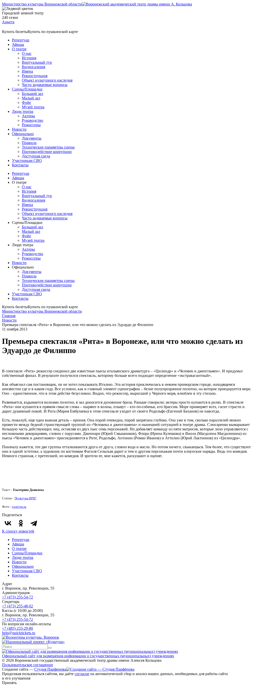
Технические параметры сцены (48, 147)
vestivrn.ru (19, 506)
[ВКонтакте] (8, 523)
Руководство (32, 120)
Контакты (20, 165)
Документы (31, 138)
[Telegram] (34, 523)
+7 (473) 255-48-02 (17, 606)
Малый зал (31, 98)
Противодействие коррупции (47, 151)
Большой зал (32, 93)
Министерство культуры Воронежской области (42, 4)
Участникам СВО (27, 160)
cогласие (82, 674)
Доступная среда (36, 156)
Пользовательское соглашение (27, 665)
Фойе (26, 102)
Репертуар (20, 40)
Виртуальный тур (37, 62)
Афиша (18, 44)
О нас (27, 53)
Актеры (28, 116)
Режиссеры (31, 125)
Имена (27, 71)
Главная (8, 316)
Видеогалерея (33, 67)
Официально (23, 134)
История (29, 58)
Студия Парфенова (50, 669)
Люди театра (22, 111)
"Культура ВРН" (25, 498)
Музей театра (33, 107)
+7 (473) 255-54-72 (17, 597)
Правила (29, 143)
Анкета (8, 22)
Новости (19, 129)
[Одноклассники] (21, 523)
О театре (19, 49)
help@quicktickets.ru (18, 633)
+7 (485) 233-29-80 (17, 628)
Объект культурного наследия (47, 80)
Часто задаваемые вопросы (44, 85)
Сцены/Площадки (27, 89)
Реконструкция (34, 76)
